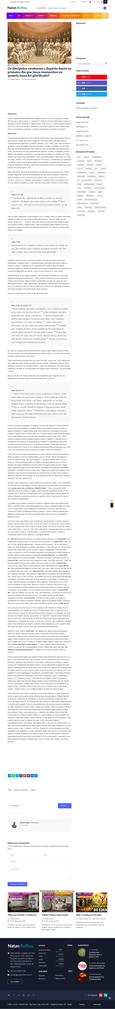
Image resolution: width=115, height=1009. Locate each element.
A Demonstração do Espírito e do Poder (97, 967)
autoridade (81, 161)
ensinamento (101, 172)
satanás (80, 207)
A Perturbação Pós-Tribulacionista (96, 978)
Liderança (92, 192)
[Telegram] (15, 995)
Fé (78, 180)
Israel (79, 188)
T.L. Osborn (80, 140)
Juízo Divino (87, 188)
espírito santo (92, 176)
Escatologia (81, 176)
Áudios (40, 15)
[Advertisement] (39, 97)
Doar (97, 15)
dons (96, 168)
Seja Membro (15, 981)
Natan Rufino (15, 79)
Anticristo (86, 157)
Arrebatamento (96, 157)
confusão (99, 165)
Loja (86, 15)
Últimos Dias (81, 215)
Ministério (80, 195)
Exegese (101, 176)
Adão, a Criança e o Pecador (89, 915)
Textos (28, 15)
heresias (99, 184)
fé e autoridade (86, 180)
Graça (79, 184)
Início (11, 15)
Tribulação (91, 211)
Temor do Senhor (100, 207)
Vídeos (52, 15)
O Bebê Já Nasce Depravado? (55, 915)
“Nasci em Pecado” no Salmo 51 (22, 915)
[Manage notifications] (109, 998)
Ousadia (99, 195)
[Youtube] (10, 995)
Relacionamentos (83, 203)
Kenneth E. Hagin (82, 136)
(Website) (34, 822)
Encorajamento (82, 172)
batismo (89, 161)
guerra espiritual (89, 184)
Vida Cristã (101, 211)
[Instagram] (20, 995)
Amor (79, 157)
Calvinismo (81, 165)
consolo (80, 168)
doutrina (103, 168)
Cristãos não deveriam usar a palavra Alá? (95, 954)
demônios (88, 168)
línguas (100, 192)
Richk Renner (95, 203)
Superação (88, 207)
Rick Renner (80, 145)
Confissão (90, 165)
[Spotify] (25, 995)
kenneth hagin (82, 192)
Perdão (80, 199)
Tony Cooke (80, 131)
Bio (19, 15)
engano (92, 172)
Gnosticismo (98, 180)
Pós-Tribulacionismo (91, 199)
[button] (101, 8)
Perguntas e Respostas (71, 15)
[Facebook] (34, 995)
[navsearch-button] (105, 16)
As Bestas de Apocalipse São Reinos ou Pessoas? (63, 8)
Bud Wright (80, 127)
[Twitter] (29, 995)
